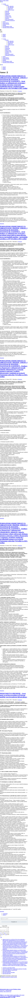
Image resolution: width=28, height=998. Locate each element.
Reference (7, 14)
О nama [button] (4, 4)
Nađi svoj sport (11, 9)
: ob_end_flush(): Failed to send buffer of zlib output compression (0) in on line (12, 996)
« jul (1, 937)
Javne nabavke (6, 22)
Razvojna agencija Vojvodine (9, 972)
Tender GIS (10, 8)
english (4, 35)
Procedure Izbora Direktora (8, 27)
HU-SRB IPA (11, 6)
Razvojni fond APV (7, 973)
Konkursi (20, 91)
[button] (14, 30)
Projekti (6, 5)
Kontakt (4, 25)
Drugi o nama (8, 15)
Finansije (7, 18)
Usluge (4, 21)
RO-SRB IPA (11, 7)
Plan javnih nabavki (9, 19)
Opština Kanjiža (6, 24)
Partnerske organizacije (10, 20)
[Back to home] (1, 1)
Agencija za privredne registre (9, 967)
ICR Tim (7, 12)
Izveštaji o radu (8, 16)
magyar (4, 34)
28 (5, 934)
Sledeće (4, 914)
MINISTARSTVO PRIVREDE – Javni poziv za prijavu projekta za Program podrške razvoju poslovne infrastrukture (13, 695)
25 (2, 934)
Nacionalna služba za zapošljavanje (10, 970)
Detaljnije (2, 223)
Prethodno (5, 913)
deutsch (4, 36)
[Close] (1, 32)
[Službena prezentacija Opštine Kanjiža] (8, 977)
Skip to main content (4, 0)
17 (0, 933)
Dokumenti (7, 13)
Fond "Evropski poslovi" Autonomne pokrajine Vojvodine (15, 968)
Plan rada (7, 11)
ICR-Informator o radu (7, 26)
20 (4, 933)
